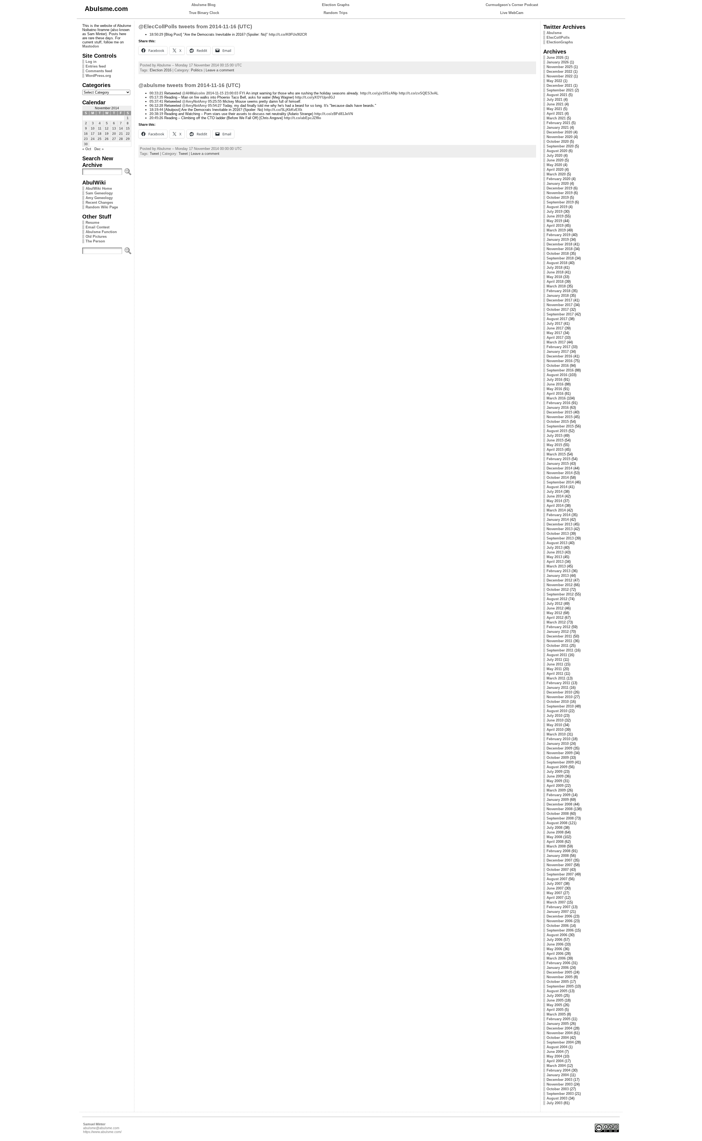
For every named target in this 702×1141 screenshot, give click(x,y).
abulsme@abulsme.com (101, 1128)
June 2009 (555, 776)
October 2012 (558, 590)
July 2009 (554, 772)
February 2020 (558, 179)
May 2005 (554, 1005)
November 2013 (560, 529)
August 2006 (557, 935)
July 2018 (554, 267)
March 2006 (556, 958)
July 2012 (554, 604)
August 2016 (557, 375)
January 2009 (558, 800)
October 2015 (558, 422)
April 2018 (555, 281)
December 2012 (559, 580)
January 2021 (558, 127)
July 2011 (554, 660)
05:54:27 (215, 106)
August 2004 (557, 1047)
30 (86, 144)
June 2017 (555, 328)
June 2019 (555, 216)
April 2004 (555, 1061)
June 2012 (555, 608)
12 (107, 128)
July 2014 (554, 492)
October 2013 (558, 534)
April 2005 (555, 1010)
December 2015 (559, 412)
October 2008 (558, 814)
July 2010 (554, 716)
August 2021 (557, 95)
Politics (197, 70)
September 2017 (560, 314)
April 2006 (555, 954)
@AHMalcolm (193, 93)
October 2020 (558, 141)
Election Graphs (335, 5)
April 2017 (555, 337)
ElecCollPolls (558, 37)
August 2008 (557, 823)
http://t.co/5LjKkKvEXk (283, 110)
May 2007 (554, 893)
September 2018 (560, 258)
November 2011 (559, 641)
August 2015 (557, 431)
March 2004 (556, 1066)
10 (93, 128)
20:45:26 (156, 118)
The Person (95, 241)
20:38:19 (156, 114)
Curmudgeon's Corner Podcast (512, 5)
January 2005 (558, 1024)
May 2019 (554, 221)
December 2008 (559, 804)
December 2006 (559, 916)
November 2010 (560, 697)
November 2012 (560, 585)
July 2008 (554, 828)
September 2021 (560, 90)
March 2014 (556, 510)
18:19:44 (156, 110)
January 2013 (558, 576)
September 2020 (560, 146)
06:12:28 (156, 106)
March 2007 (556, 902)
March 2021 (556, 118)
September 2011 (560, 650)
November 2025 (560, 67)
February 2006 (558, 963)
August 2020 (557, 151)
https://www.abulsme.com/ (102, 1132)
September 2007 (560, 874)
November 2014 (560, 473)
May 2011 (554, 669)
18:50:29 (156, 34)
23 (86, 139)
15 (128, 128)
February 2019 (558, 235)
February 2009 (558, 795)
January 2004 (558, 1075)
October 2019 (558, 197)
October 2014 (558, 478)
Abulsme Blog (203, 5)
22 (128, 133)
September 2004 (560, 1042)
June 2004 (555, 1052)
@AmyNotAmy (194, 101)
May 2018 (554, 277)
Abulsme (554, 33)
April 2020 (555, 169)
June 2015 (555, 440)
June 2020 (555, 160)
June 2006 (555, 944)
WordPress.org (98, 76)
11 (99, 128)
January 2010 (558, 744)
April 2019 (555, 225)
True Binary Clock (204, 13)
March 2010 (556, 734)
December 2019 (559, 188)
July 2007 (554, 884)
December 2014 (559, 468)
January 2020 (558, 183)
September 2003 (560, 1094)
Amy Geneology (99, 198)
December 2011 (559, 636)
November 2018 (560, 249)
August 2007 (557, 879)
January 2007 (558, 912)
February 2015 (558, 459)
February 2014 (558, 515)
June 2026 (555, 57)
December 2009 (559, 748)
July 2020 (554, 155)
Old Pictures (96, 236)
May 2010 (554, 725)
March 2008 (556, 846)
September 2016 (560, 370)
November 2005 (560, 977)
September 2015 (560, 426)
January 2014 (558, 520)
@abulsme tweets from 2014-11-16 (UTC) (189, 85)
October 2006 (558, 926)
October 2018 (558, 253)
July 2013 (554, 548)
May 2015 (554, 445)
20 (114, 133)
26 (107, 139)
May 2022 (554, 81)
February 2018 (558, 291)
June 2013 (555, 552)
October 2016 (558, 365)
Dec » (99, 149)
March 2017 (556, 342)
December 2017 (559, 300)
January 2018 (558, 295)
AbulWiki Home (99, 188)
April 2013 (555, 562)
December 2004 (559, 1028)
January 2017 (558, 351)
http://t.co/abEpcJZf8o (302, 118)
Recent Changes (99, 202)
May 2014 (554, 501)
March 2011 (556, 678)
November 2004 (560, 1033)
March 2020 (556, 174)
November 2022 (560, 76)
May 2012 (554, 613)
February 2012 (558, 627)
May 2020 (554, 165)
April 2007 (555, 898)
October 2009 (558, 758)
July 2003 (554, 1103)
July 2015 (554, 436)
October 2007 (558, 870)
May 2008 (554, 837)
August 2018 (557, 263)
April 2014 (555, 506)
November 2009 (560, 753)
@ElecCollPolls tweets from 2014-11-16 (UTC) (195, 26)
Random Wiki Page (102, 207)
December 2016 (559, 356)
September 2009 (560, 762)
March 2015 (556, 454)
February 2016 (558, 403)
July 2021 (554, 99)
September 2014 (560, 482)
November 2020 (560, 137)
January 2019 (558, 239)
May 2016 (554, 389)
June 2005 (555, 1000)
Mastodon (90, 46)
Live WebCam (511, 13)
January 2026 (558, 62)
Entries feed (96, 66)
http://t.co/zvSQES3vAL (418, 93)
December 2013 (559, 524)
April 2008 (555, 842)
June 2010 (555, 720)
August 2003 (557, 1098)
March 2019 (556, 230)
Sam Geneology (99, 193)
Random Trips (335, 13)
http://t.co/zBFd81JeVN (333, 114)
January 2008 (558, 856)
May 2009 (554, 781)
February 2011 (558, 683)
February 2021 (558, 123)
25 (99, 139)
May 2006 (554, 949)
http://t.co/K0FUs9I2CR (288, 34)
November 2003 (560, 1084)
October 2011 (557, 646)
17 (93, 133)
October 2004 (558, 1038)
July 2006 (554, 940)
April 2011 (555, 674)
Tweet (154, 154)
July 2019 (554, 211)
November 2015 (560, 417)
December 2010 (559, 692)
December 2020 (559, 132)
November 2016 (560, 361)
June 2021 (555, 104)
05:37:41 (156, 101)
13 (114, 128)
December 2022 (559, 71)
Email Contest (97, 227)
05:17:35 (156, 97)
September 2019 (560, 202)
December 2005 (559, 972)
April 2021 (555, 113)
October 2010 (558, 702)
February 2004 (558, 1070)
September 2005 (560, 986)
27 (114, 139)
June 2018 (555, 272)
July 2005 (554, 996)
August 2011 (557, 655)
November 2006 (560, 921)
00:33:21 (156, 93)
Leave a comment (220, 70)
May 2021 (554, 109)
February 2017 (558, 347)
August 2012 (557, 599)
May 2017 (554, 333)
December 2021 (559, 85)
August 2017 (557, 319)
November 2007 (560, 865)
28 (121, 139)
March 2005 (556, 1014)
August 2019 (557, 207)
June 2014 (555, 496)
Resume (92, 222)
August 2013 (557, 543)
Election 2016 (160, 70)
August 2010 (557, 711)
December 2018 (559, 244)
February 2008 (558, 851)
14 (121, 128)
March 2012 (556, 622)
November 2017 (560, 305)
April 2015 (555, 450)
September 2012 (560, 594)
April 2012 (555, 618)
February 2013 (558, 571)
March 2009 (556, 790)
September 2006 (560, 930)
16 (86, 133)
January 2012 (558, 632)
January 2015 (558, 464)
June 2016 (555, 384)
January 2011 (557, 688)
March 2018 (556, 286)
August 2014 (557, 487)
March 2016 (556, 398)
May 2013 (554, 557)
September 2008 (560, 818)
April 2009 (555, 786)
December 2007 (559, 860)
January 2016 (558, 407)
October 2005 (558, 982)
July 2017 (554, 323)
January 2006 (558, 968)
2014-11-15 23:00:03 (222, 93)
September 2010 (560, 706)
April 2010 (555, 730)
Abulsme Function (101, 232)
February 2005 (558, 1019)
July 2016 (554, 379)
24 (93, 139)
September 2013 (560, 538)
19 (107, 133)
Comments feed (99, 71)
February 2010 (558, 739)
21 (121, 133)
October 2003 (558, 1089)
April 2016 (555, 393)
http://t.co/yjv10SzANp (379, 93)
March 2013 (556, 566)
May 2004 (554, 1056)
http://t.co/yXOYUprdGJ (315, 97)
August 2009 (557, 767)
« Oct (86, 149)
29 (128, 139)
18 (99, 133)
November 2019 (560, 193)
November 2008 (560, 809)
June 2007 (555, 888)
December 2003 (559, 1080)
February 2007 (558, 907)
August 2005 (557, 991)
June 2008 (555, 832)
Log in (91, 62)
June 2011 (555, 664)
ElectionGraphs (560, 42)
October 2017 (558, 309)
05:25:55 (215, 101)
